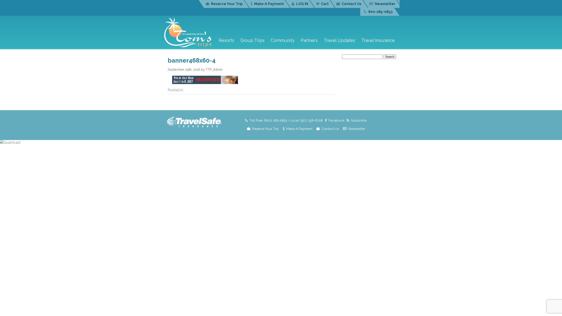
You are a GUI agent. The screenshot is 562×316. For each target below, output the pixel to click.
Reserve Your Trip (227, 4)
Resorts (226, 40)
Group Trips (252, 40)
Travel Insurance (378, 40)
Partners (309, 40)
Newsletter (385, 4)
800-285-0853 (380, 12)
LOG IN (302, 4)
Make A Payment (269, 4)
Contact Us (352, 4)
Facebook (336, 120)
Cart (325, 4)
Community (283, 40)
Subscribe (359, 120)
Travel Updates (339, 40)
